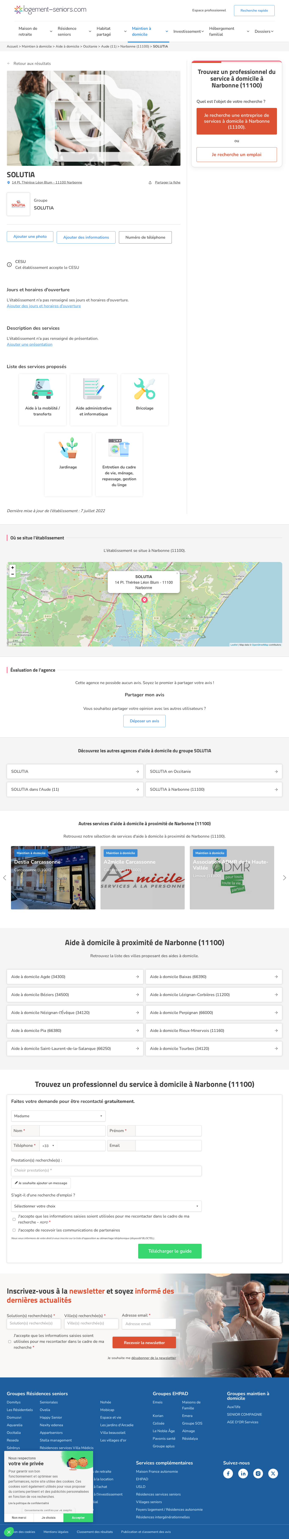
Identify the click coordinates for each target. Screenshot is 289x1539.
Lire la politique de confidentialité (28, 1503)
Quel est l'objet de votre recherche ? (231, 101)
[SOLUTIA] (144, 599)
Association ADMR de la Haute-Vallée (230, 865)
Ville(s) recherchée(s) (83, 1316)
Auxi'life (233, 1406)
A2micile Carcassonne (130, 862)
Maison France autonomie (157, 1471)
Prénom (118, 1130)
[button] (9, 1532)
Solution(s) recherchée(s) (29, 1316)
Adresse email (135, 1315)
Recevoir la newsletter (144, 1343)
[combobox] (48, 1145)
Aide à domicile (67, 46)
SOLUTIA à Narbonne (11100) (177, 789)
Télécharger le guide (170, 1251)
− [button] (12, 574)
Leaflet (234, 644)
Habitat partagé (104, 31)
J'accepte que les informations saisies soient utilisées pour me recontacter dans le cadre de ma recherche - (103, 1219)
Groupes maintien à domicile (248, 1396)
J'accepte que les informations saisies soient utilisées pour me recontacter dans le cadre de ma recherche (59, 1341)
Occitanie (90, 46)
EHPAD (142, 1479)
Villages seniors (149, 1502)
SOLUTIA (44, 208)
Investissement (187, 31)
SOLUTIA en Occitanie (170, 771)
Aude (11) (109, 46)
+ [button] (12, 567)
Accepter (78, 1517)
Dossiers (262, 31)
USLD (141, 1486)
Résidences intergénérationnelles (163, 1517)
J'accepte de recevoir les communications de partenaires (69, 1230)
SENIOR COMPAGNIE (244, 1414)
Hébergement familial (221, 31)
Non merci (19, 1517)
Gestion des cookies (21, 1532)
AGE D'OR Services (242, 1422)
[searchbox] (106, 1170)
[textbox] (48, 1145)
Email (115, 1145)
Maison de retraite (28, 31)
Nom (19, 1130)
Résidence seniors (67, 31)
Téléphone (25, 1145)
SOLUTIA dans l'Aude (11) (35, 789)
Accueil (12, 46)
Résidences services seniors (158, 1494)
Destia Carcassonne (37, 862)
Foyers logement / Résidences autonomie (169, 1509)
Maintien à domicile (141, 31)
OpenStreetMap (260, 644)
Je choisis (48, 1517)
